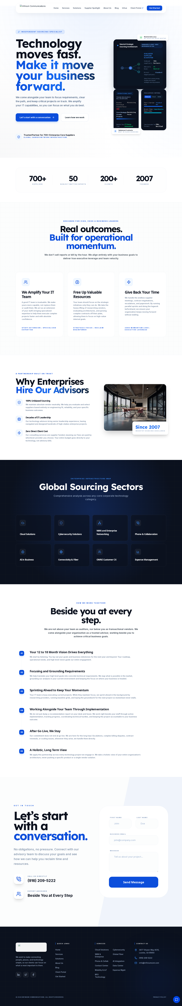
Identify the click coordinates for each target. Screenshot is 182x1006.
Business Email (118, 834)
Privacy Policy (159, 997)
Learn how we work (74, 117)
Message (114, 851)
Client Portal (135, 8)
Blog (117, 8)
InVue (124, 8)
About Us (107, 8)
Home (56, 8)
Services (65, 8)
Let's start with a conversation (35, 117)
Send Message (133, 882)
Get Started (154, 8)
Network (147, 96)
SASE (159, 96)
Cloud (154, 96)
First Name (116, 817)
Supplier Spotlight (92, 8)
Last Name (142, 817)
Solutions (77, 8)
